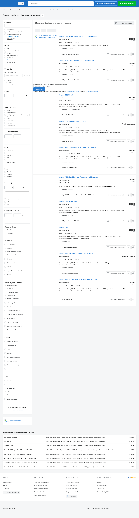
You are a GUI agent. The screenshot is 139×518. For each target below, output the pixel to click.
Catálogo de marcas (40, 495)
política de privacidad (73, 91)
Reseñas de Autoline (40, 492)
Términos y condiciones (41, 482)
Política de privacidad (40, 485)
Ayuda (5, 485)
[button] (128, 54)
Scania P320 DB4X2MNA (68, 201)
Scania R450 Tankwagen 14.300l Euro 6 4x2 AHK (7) (77, 147)
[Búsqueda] (30, 3)
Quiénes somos (7, 482)
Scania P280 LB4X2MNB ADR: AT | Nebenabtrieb (76, 60)
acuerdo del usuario (92, 91)
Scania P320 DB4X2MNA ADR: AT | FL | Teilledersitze (78, 36)
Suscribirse (39, 89)
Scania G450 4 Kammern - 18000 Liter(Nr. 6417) (76, 253)
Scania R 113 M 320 (66, 95)
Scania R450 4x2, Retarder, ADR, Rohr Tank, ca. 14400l (78, 279)
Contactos (6, 488)
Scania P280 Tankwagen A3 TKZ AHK (72, 121)
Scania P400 (63, 227)
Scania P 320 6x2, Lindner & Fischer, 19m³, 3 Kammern (78, 177)
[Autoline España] (9, 3)
